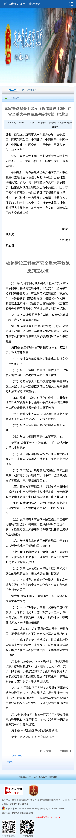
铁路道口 (32, 90)
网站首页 (23, 777)
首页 (24, 90)
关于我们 (33, 777)
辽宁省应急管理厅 (14, 3)
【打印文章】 (46, 751)
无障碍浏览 (33, 3)
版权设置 (43, 777)
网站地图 (53, 777)
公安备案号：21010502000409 (20, 808)
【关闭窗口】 (64, 751)
